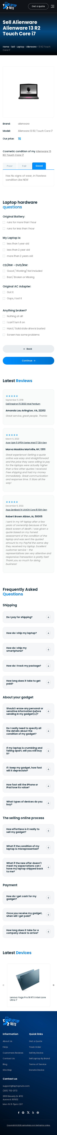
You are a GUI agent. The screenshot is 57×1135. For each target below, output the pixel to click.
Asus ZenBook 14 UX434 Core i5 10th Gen (26, 509)
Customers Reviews (13, 1052)
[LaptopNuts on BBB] (38, 1113)
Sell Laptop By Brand (39, 1058)
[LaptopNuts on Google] (23, 1113)
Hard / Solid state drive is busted (26, 328)
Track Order (35, 1047)
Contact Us (9, 1058)
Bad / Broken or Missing (20, 277)
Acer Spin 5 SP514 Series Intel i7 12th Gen (26, 442)
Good (39, 166)
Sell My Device (36, 1052)
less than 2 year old (18, 249)
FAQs (5, 1047)
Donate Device (36, 1069)
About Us (7, 1041)
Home (6, 46)
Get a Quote (35, 1041)
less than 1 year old (18, 243)
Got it (10, 292)
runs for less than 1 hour (21, 228)
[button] (53, 985)
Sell (13, 46)
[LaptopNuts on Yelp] (33, 1113)
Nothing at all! (15, 316)
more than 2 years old (20, 256)
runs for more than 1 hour (21, 222)
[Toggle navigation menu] (52, 6)
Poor (10, 166)
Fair (24, 166)
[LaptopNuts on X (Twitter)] (28, 1112)
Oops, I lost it (14, 298)
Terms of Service (37, 1064)
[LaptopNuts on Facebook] (18, 1113)
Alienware (31, 46)
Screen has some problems (23, 334)
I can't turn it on (16, 322)
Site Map (7, 1069)
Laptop (20, 46)
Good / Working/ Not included (24, 271)
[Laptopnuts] (10, 6)
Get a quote (38, 6)
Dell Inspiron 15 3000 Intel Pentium (23, 403)
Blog (5, 1064)
